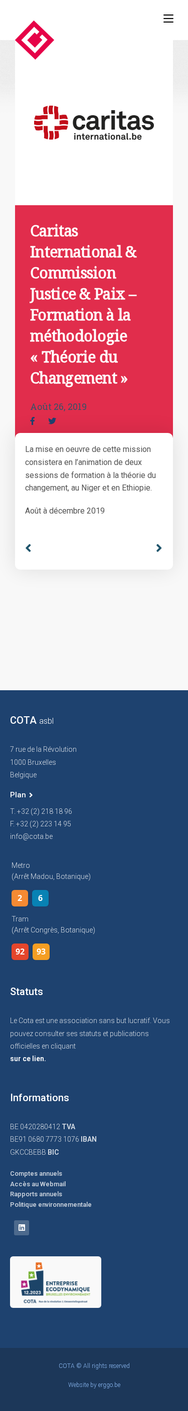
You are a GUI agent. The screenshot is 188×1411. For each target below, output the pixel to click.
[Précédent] (59, 548)
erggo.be (109, 1384)
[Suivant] (155, 548)
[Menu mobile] (168, 18)
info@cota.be (31, 836)
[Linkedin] (21, 1227)
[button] (21, 795)
